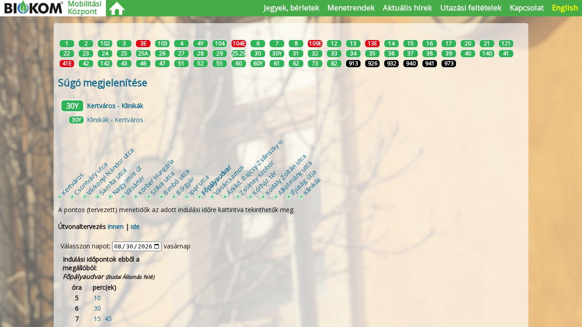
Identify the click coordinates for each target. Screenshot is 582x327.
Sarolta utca (113, 181)
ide (135, 226)
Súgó (102, 82)
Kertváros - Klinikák (115, 105)
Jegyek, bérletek (291, 7)
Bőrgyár (185, 185)
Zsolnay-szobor (256, 177)
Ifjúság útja (303, 182)
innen (116, 226)
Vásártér (134, 185)
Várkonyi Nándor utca (110, 171)
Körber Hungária (155, 177)
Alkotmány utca (295, 177)
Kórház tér (264, 183)
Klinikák (311, 186)
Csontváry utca (90, 178)
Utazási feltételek (471, 7)
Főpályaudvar (216, 180)
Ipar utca (198, 184)
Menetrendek (351, 7)
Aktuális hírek (407, 7)
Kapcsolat (527, 7)
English (565, 7)
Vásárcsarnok (229, 180)
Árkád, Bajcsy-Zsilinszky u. (255, 166)
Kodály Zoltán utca (285, 174)
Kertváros (72, 183)
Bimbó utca (176, 182)
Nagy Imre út (127, 180)
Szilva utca (162, 183)
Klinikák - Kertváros (115, 119)
